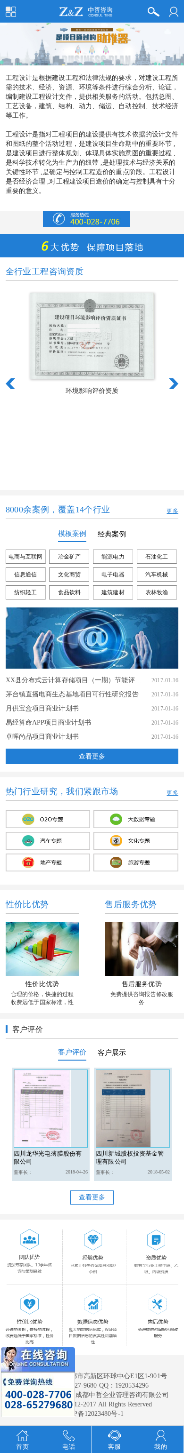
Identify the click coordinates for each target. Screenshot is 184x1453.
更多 (172, 511)
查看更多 (92, 756)
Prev (10, 383)
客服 (114, 1446)
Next (173, 383)
